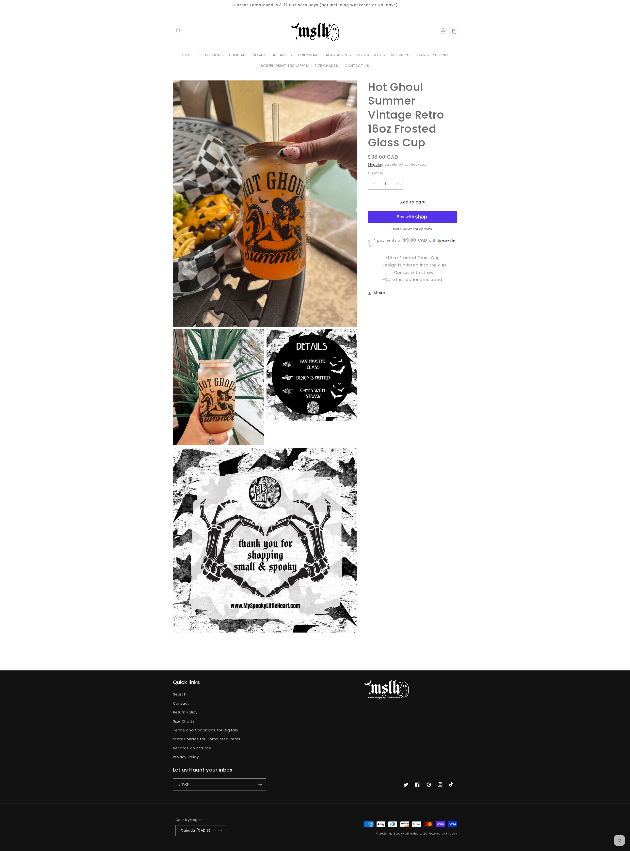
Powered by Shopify (442, 834)
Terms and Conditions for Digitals (205, 730)
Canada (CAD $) (196, 830)
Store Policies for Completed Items (206, 739)
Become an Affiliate (192, 748)
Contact (181, 703)
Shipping (375, 164)
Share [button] (379, 292)
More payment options (412, 229)
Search (180, 694)
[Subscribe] (260, 784)
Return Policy (185, 712)
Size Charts (184, 721)
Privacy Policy (186, 757)
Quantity (375, 173)
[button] (178, 31)
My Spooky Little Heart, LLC (408, 834)
